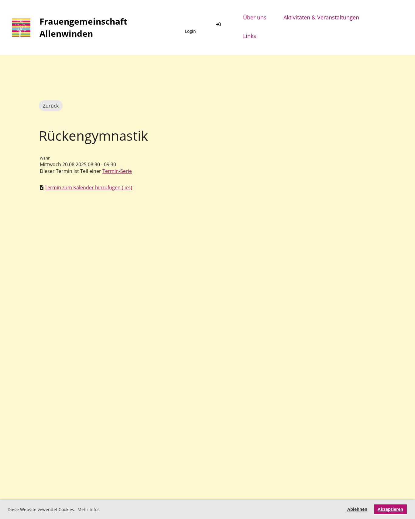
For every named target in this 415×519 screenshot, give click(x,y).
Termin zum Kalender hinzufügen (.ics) (88, 187)
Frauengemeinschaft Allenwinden (83, 27)
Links (249, 36)
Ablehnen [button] (357, 509)
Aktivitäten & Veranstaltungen (321, 17)
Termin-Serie (117, 171)
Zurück (51, 105)
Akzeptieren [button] (390, 509)
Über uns (254, 17)
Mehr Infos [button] (88, 509)
